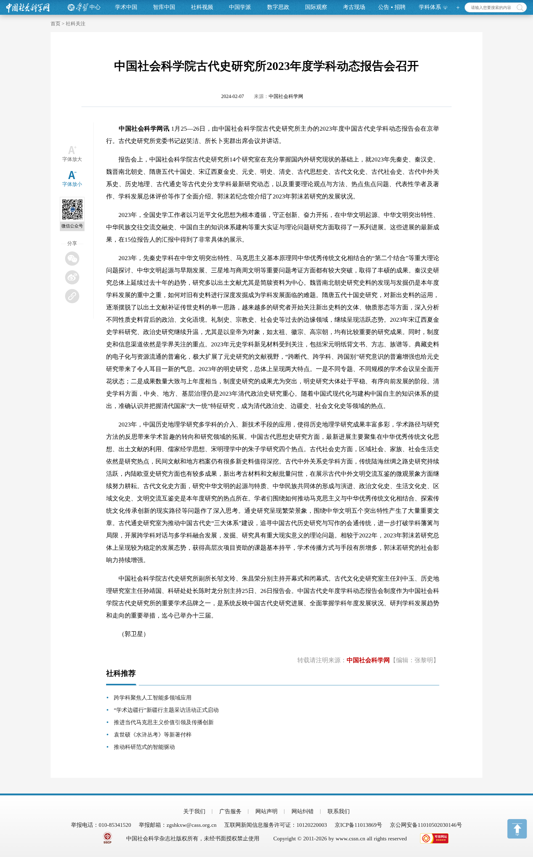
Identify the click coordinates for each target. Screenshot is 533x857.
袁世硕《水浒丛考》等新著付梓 (153, 735)
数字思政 (278, 7)
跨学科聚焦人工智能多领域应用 (153, 698)
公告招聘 (392, 7)
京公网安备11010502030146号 (426, 825)
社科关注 (75, 23)
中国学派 (240, 7)
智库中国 (164, 7)
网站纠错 (302, 811)
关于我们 (194, 811)
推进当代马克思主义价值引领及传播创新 (164, 722)
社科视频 (202, 7)
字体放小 (72, 184)
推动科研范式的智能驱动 (144, 747)
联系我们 (339, 811)
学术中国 (126, 7)
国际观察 (316, 7)
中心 (95, 7)
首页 (55, 23)
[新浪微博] (72, 277)
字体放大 (72, 159)
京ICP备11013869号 (358, 825)
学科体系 (430, 7)
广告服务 (230, 811)
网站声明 (266, 811)
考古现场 (354, 7)
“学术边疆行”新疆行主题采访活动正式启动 (166, 710)
